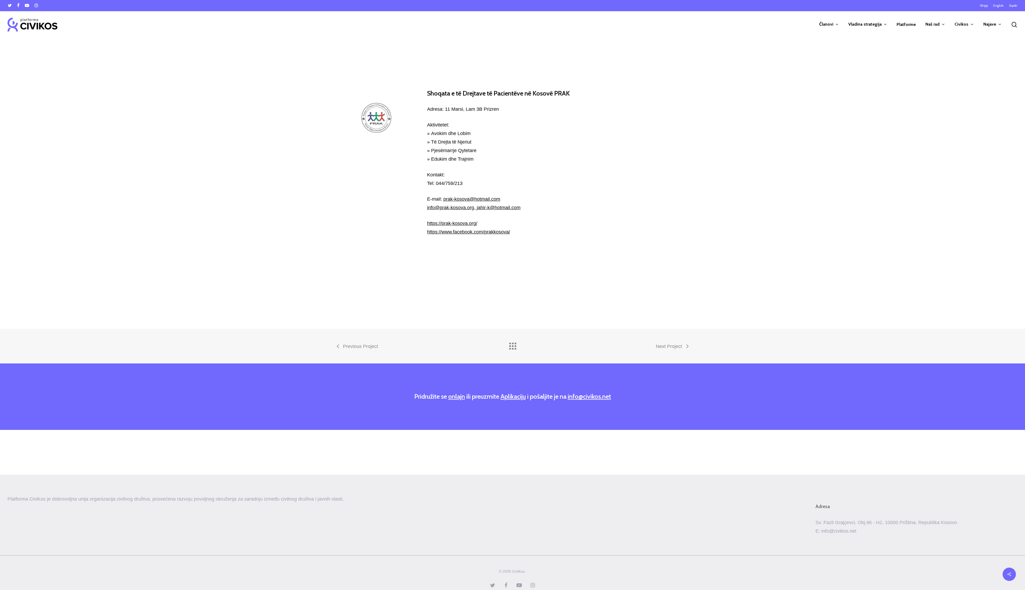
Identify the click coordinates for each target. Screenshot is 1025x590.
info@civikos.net (589, 396)
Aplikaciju (513, 396)
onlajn (456, 396)
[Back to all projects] (512, 344)
